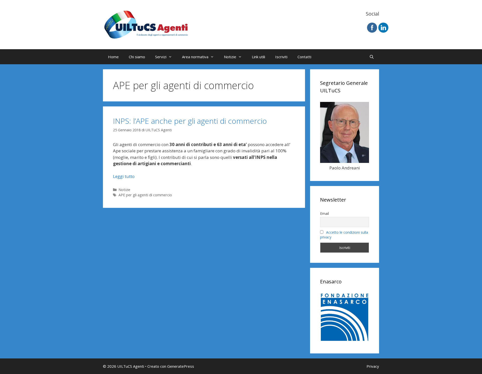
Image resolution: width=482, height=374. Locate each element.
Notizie (230, 56)
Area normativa (195, 56)
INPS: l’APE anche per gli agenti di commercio (190, 121)
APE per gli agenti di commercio (145, 195)
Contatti (304, 56)
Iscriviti (281, 56)
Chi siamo (137, 56)
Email (324, 213)
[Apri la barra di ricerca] (371, 56)
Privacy (373, 366)
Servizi (160, 56)
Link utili (258, 56)
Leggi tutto (124, 176)
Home (113, 56)
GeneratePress (180, 366)
